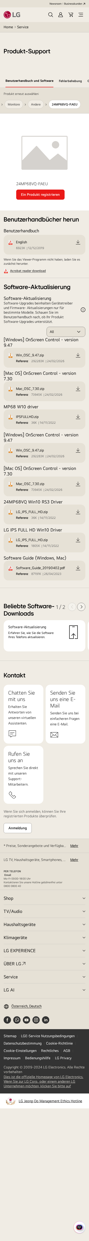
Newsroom (55, 3)
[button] (50, 14)
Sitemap (10, 1036)
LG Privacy (63, 1058)
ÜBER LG (12, 963)
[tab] (29, 81)
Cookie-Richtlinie (59, 1043)
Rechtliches (50, 1050)
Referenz (22, 361)
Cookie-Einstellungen (20, 1050)
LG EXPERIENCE (20, 950)
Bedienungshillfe (37, 1058)
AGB (66, 1050)
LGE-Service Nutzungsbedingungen (48, 1036)
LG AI (9, 989)
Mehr (74, 845)
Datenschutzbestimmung (23, 1043)
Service (23, 27)
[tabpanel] (44, 374)
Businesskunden (73, 3)
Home (8, 27)
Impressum (12, 1058)
